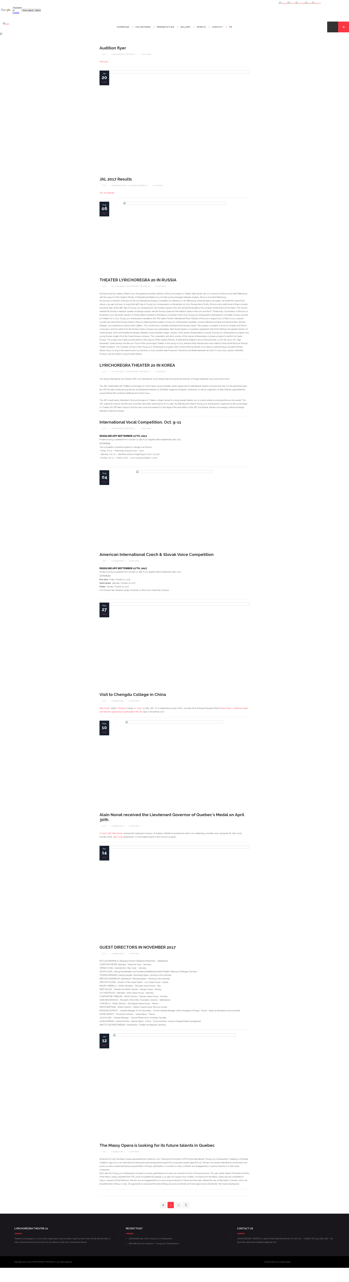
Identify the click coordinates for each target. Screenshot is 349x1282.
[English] (283, 3)
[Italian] (308, 3)
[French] (292, 3)
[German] (300, 3)
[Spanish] (316, 3)
